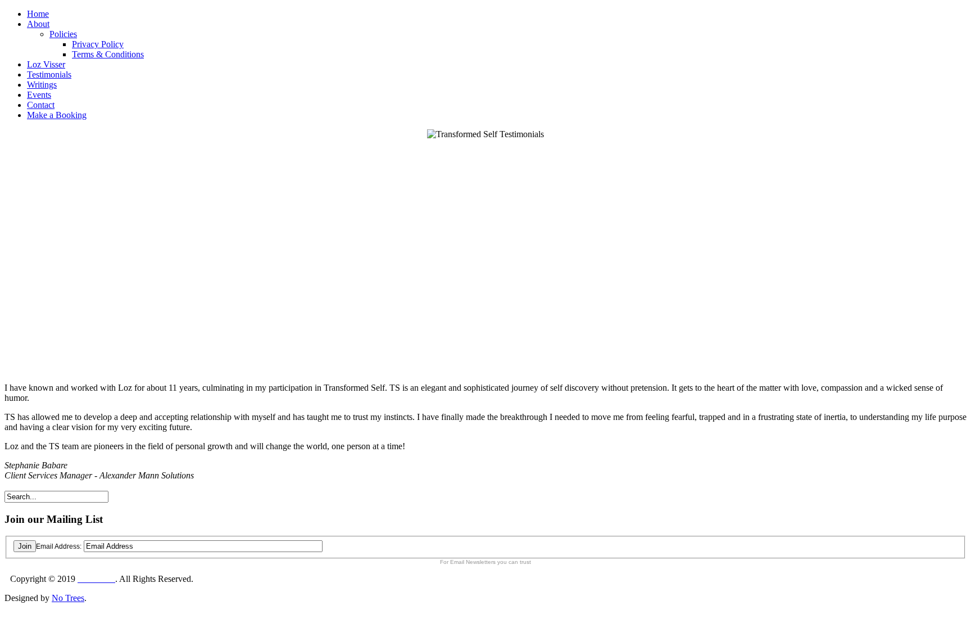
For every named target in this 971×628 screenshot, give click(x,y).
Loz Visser (46, 64)
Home (38, 14)
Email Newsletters (473, 562)
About (38, 24)
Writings (42, 84)
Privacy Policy (98, 44)
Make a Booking (57, 115)
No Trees (68, 598)
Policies (63, 34)
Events (39, 95)
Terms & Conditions (108, 54)
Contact (41, 105)
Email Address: (58, 546)
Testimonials (49, 74)
